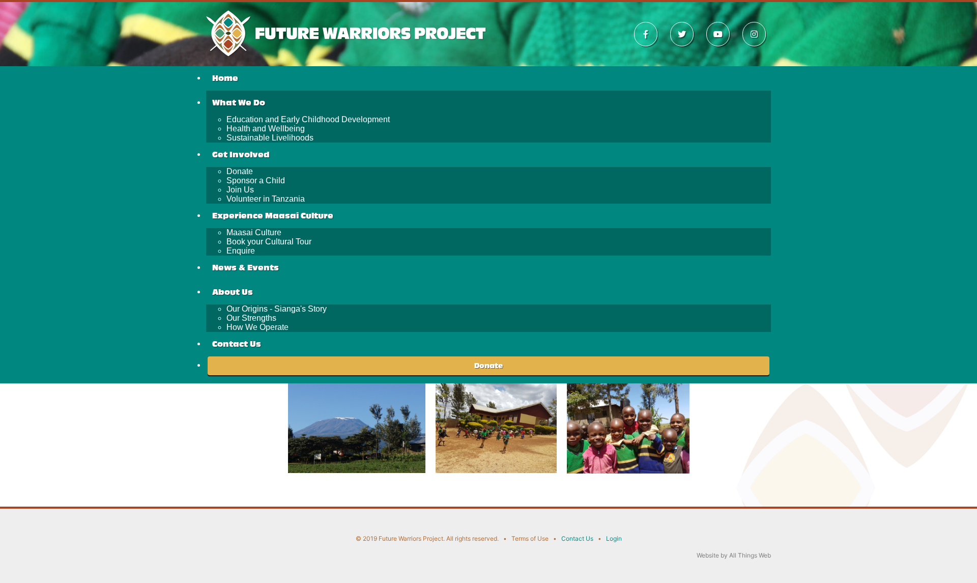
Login (614, 538)
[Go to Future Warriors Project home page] (347, 32)
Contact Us (577, 538)
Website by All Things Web (734, 555)
